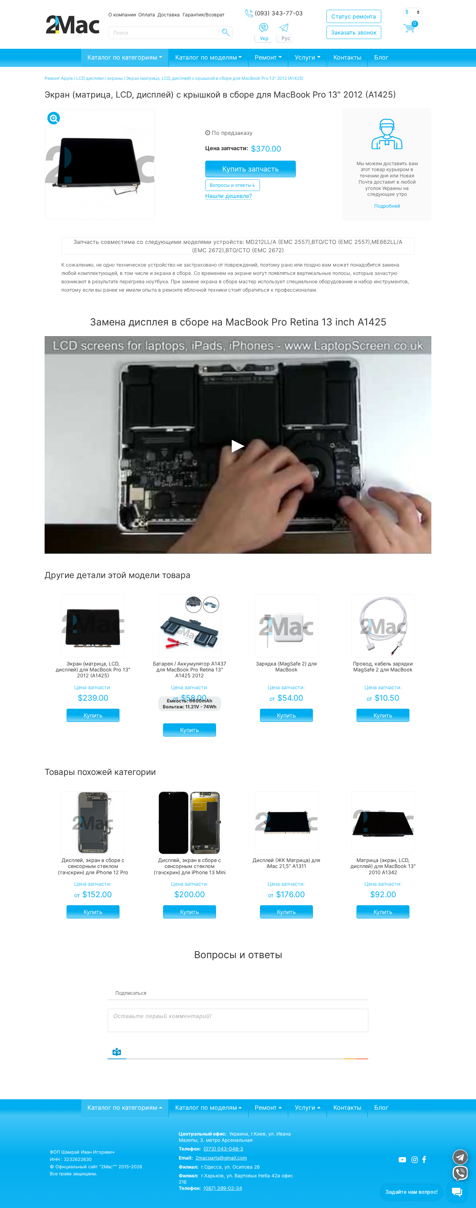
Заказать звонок (354, 32)
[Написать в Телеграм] (284, 27)
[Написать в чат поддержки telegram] (460, 1157)
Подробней (387, 206)
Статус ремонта (353, 16)
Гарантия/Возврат (203, 14)
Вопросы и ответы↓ (232, 185)
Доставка (169, 14)
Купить (93, 715)
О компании (122, 14)
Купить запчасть (250, 169)
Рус (286, 38)
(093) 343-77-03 (279, 13)
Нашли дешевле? (228, 195)
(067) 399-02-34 (223, 1188)
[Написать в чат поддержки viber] (460, 1173)
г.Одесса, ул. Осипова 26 (219, 1167)
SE (226, 32)
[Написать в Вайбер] (263, 27)
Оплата (146, 14)
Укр (264, 38)
